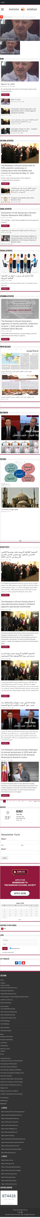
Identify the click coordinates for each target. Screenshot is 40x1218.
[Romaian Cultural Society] (20, 9)
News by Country (5, 1048)
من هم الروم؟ (5, 484)
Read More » (5, 94)
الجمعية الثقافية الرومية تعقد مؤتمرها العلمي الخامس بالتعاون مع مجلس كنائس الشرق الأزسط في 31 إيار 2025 (23, 190)
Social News (3, 1042)
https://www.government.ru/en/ (10, 1145)
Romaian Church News (6, 1036)
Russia (2, 1054)
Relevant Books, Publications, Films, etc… (11, 1085)
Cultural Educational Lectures (8, 993)
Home (2, 980)
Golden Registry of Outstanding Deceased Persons (14, 996)
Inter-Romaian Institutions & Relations (10, 1070)
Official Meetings (5, 1021)
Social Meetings (4, 1024)
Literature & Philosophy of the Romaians (11, 1079)
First (2, 845)
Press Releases (5, 347)
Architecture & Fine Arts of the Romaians (11, 1060)
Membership (3, 1100)
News (2, 59)
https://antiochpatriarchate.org (10, 1118)
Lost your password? (8, 952)
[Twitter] (20, 962)
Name (4, 839)
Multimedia (4, 413)
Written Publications (5, 1002)
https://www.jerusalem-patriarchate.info (12, 1142)
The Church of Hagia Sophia (9, 509)
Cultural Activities (7, 141)
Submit (5, 858)
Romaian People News (6, 1039)
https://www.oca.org (7, 1160)
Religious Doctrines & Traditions (9, 1091)
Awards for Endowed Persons (8, 987)
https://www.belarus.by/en (8, 1180)
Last (22, 845)
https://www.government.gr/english (11, 1149)
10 (19, 801)
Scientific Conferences (6, 999)
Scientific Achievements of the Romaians (11, 1094)
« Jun (19, 919)
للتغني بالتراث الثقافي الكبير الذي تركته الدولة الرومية (16, 371)
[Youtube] (23, 962)
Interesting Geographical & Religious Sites (12, 1073)
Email (4, 849)
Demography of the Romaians (8, 1064)
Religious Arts (4, 1088)
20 (22, 801)
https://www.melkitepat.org (9, 1128)
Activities (2, 983)
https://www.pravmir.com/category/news (13, 1111)
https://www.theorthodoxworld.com (11, 1115)
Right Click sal (23, 1210)
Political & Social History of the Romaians (11, 1082)
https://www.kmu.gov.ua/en (9, 1173)
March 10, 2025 (8, 17)
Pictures (3, 459)
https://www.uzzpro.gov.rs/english (11, 1170)
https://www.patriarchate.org (9, 1125)
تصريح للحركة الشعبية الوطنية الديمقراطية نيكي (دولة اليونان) (18, 230)
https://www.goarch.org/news (9, 1122)
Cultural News (4, 1045)
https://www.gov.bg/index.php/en (11, 1167)
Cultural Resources (5, 1058)
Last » (30, 801)
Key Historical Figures (6, 1076)
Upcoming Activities (7, 296)
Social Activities (6, 209)
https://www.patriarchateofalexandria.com (13, 1139)
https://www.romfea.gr (7, 1135)
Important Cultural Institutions (8, 1067)
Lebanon (2, 1051)
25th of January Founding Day (8, 1012)
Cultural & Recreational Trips (8, 1018)
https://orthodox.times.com (9, 1184)
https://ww (4, 1163)
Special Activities (6, 251)
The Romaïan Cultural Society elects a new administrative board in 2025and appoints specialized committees (23, 111)
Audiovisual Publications (7, 990)
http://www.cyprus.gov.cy (8, 1152)
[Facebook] (16, 962)
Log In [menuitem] (3, 2)
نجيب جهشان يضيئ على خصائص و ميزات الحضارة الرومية (17, 397)
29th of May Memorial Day (7, 1015)
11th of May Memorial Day (7, 1009)
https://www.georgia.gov (8, 1177)
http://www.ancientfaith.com (9, 1132)
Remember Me (15, 948)
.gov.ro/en (11, 1163)
